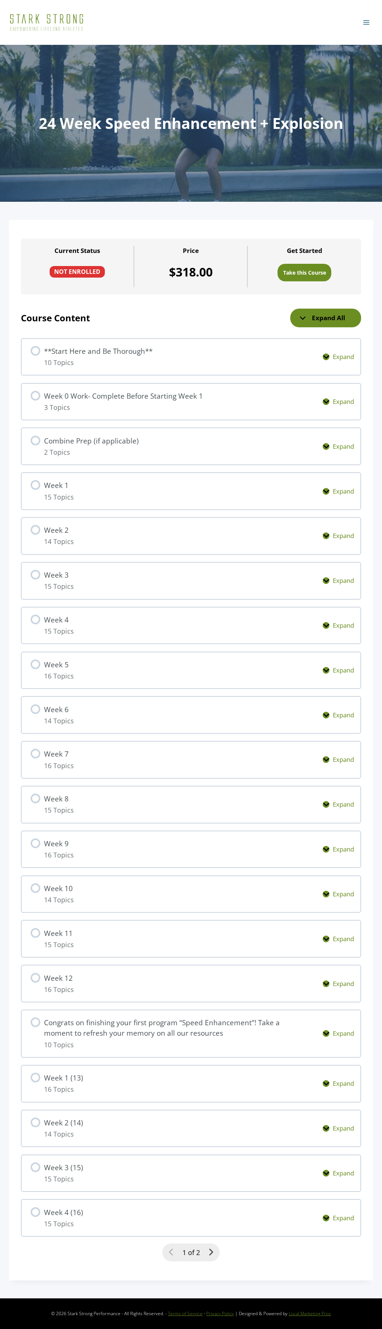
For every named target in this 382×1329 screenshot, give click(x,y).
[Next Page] (211, 1252)
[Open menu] (366, 22)
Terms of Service (185, 1313)
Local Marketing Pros (310, 1313)
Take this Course (304, 272)
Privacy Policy (220, 1313)
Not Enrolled (77, 272)
